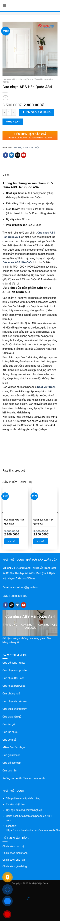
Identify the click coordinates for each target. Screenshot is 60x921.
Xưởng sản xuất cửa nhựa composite (23, 778)
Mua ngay (13, 121)
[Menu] (4, 5)
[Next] (57, 519)
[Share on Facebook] (5, 155)
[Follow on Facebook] (5, 605)
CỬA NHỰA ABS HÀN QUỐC (26, 147)
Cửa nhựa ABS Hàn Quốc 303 (43, 521)
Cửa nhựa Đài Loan (13, 678)
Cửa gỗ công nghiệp (14, 662)
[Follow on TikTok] (11, 605)
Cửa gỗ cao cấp (11, 762)
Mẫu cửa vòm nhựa (13, 747)
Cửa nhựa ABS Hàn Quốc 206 (14, 521)
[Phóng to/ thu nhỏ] (13, 891)
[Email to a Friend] (17, 155)
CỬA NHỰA (23, 79)
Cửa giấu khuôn (11, 755)
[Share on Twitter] (11, 155)
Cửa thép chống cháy (14, 708)
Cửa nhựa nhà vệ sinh (14, 701)
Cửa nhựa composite (14, 670)
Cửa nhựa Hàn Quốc (13, 685)
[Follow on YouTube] (23, 605)
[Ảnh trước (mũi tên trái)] (3, 905)
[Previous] (2, 519)
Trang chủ (8, 79)
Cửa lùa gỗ (8, 724)
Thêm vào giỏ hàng (36, 112)
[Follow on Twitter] (17, 605)
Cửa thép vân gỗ (11, 716)
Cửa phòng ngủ (11, 693)
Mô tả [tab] (6, 175)
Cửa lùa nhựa (10, 732)
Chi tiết (11, 541)
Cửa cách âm (9, 770)
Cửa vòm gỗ (9, 739)
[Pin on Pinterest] (23, 155)
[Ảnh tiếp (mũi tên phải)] (13, 905)
